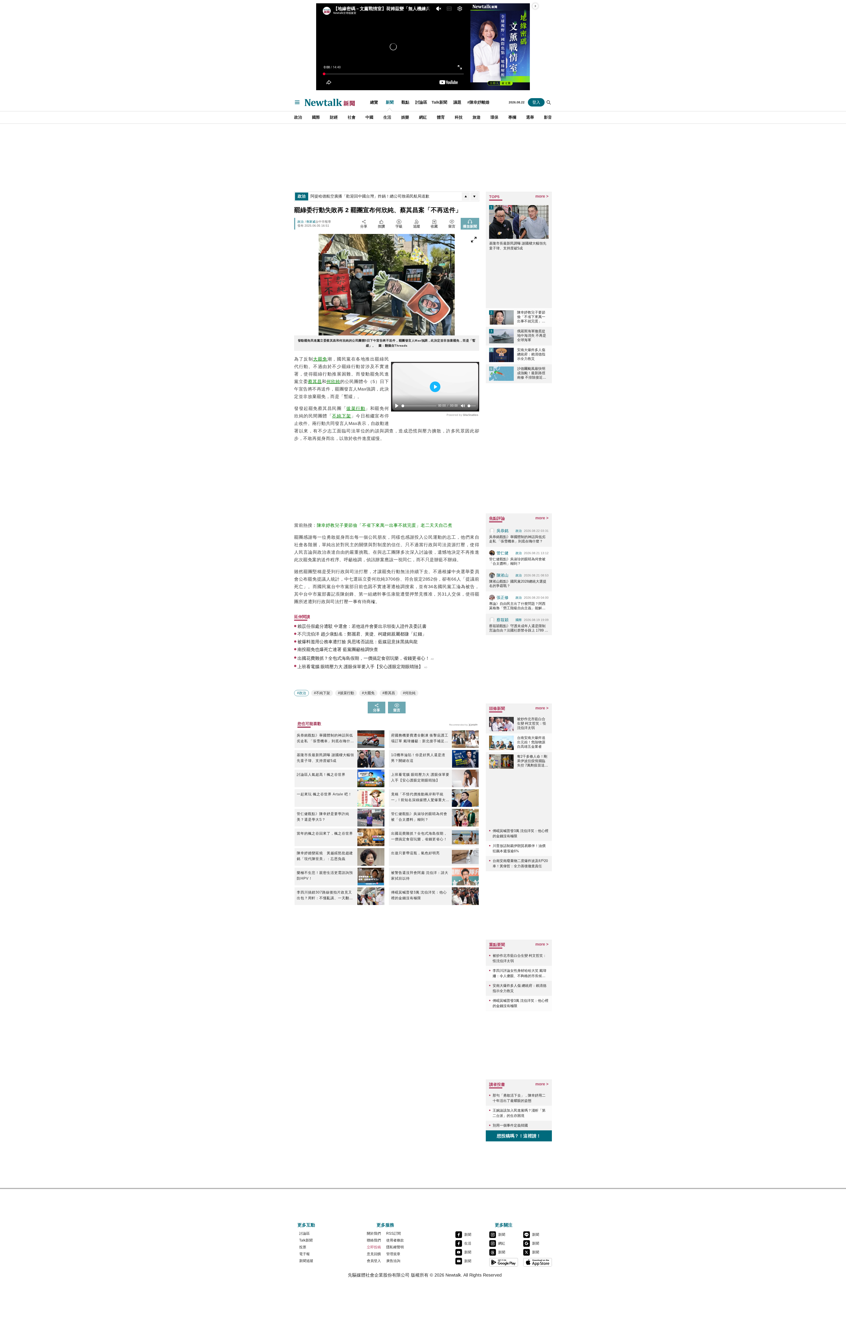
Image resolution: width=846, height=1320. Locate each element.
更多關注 (503, 1225)
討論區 (421, 102)
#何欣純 (409, 693)
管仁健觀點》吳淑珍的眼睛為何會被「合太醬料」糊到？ (419, 816)
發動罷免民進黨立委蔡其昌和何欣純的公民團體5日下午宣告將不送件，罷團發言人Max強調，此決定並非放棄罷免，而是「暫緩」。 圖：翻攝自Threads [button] (387, 343)
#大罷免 (368, 693)
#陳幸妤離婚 (478, 102)
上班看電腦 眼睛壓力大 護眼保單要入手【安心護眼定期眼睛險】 (420, 777)
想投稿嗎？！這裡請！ (519, 1135)
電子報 (304, 1254)
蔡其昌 (315, 381)
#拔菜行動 (346, 693)
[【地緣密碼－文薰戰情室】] (500, 46)
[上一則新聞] (466, 196)
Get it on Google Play (503, 1262)
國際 (316, 117)
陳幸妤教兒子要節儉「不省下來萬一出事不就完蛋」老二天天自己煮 (384, 525)
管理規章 (393, 1254)
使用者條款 (395, 1240)
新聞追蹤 (306, 1261)
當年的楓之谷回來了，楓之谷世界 (325, 833)
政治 (298, 117)
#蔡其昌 (388, 693)
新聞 (390, 102)
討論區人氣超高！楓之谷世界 (321, 774)
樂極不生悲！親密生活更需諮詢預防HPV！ (325, 875)
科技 (459, 117)
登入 (536, 102)
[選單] (297, 102)
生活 (387, 117)
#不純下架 (322, 693)
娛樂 (405, 117)
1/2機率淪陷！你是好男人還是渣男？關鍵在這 (418, 758)
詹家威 (310, 221)
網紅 (423, 117)
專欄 (512, 117)
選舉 (530, 117)
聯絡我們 (374, 1240)
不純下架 (341, 415)
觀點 (405, 102)
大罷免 (320, 359)
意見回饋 (374, 1254)
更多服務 (385, 1225)
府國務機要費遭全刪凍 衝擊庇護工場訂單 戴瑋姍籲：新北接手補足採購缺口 (419, 738)
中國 (369, 117)
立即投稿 (374, 1247)
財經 (334, 117)
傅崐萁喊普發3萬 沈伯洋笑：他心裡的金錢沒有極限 (419, 895)
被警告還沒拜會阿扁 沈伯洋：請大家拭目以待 (419, 875)
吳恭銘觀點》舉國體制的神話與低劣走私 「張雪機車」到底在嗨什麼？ (325, 738)
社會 (352, 117)
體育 (441, 117)
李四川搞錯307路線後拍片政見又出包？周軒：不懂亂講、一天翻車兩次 (325, 895)
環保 (494, 117)
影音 (548, 117)
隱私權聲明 (395, 1247)
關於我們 (374, 1233)
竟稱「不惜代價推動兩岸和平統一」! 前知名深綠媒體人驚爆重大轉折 (420, 797)
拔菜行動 (355, 408)
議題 (457, 102)
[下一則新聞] (474, 196)
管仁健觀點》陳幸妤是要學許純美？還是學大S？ (323, 816)
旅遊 (477, 117)
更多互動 (306, 1225)
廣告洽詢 (393, 1261)
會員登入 (374, 1261)
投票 (302, 1247)
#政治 (301, 693)
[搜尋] (549, 102)
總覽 (374, 102)
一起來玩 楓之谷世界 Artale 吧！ (324, 794)
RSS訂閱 (393, 1233)
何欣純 (333, 381)
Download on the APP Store (537, 1262)
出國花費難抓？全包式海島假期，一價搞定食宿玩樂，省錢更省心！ (419, 836)
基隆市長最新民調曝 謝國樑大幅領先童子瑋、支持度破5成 (325, 758)
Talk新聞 (439, 102)
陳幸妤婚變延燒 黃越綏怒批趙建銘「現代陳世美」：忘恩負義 (325, 856)
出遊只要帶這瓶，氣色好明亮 (415, 853)
